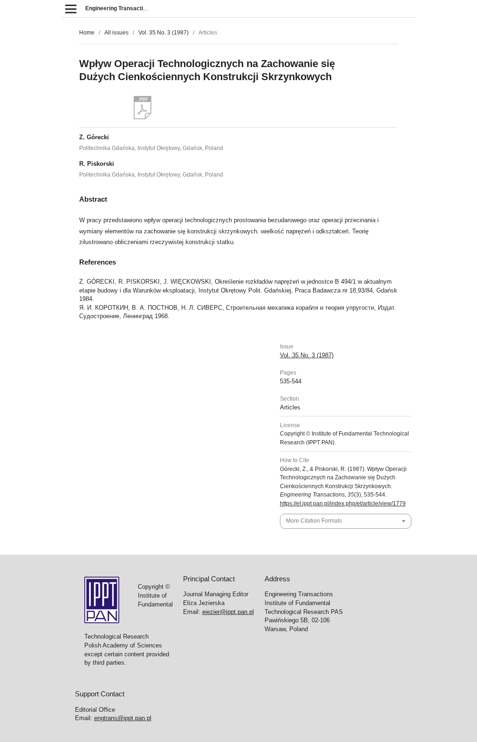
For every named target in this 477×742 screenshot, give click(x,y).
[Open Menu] (70, 8)
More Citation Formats (314, 520)
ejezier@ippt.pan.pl (228, 611)
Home (87, 32)
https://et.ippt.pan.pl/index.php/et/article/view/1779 (343, 503)
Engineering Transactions (119, 8)
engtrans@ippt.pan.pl (122, 718)
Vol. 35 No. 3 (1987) (163, 32)
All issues (116, 32)
